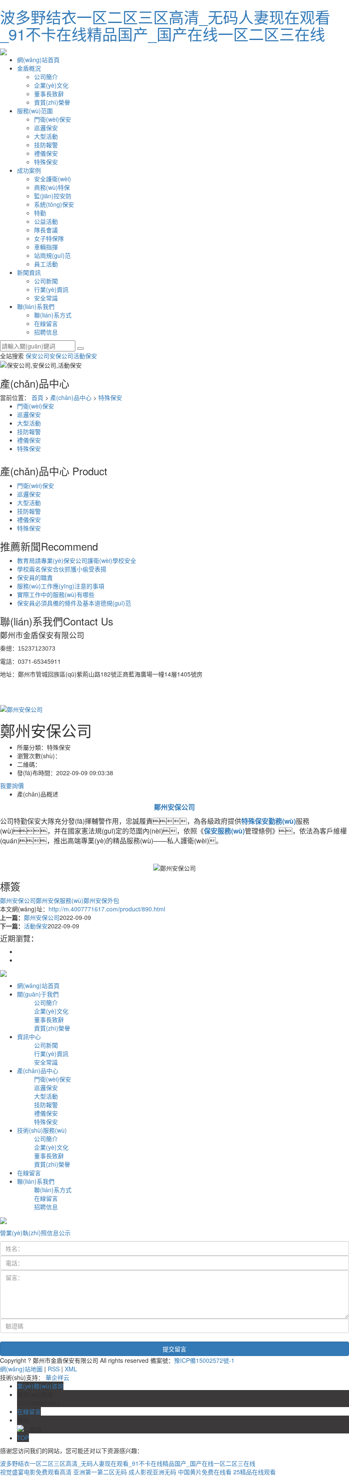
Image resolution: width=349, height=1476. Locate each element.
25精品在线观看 (254, 1471)
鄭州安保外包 (101, 900)
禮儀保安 (46, 153)
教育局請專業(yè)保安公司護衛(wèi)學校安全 (76, 560)
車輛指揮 (46, 247)
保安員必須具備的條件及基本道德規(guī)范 (74, 603)
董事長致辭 (49, 93)
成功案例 (29, 170)
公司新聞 (46, 281)
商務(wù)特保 (52, 187)
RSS (54, 1369)
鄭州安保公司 (18, 900)
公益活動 (46, 221)
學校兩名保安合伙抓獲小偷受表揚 (61, 569)
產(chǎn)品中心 (71, 397)
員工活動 (46, 264)
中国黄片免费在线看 (205, 1471)
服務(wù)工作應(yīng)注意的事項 (60, 586)
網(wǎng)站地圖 (21, 1369)
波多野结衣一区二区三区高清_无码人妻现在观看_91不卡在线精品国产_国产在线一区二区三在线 (165, 25)
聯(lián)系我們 (35, 306)
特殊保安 (46, 161)
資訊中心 (29, 1036)
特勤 (40, 212)
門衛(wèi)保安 (52, 119)
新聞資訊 (29, 272)
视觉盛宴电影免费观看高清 (36, 1471)
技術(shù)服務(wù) (42, 1130)
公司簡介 (46, 76)
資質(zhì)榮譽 (52, 102)
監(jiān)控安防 (53, 195)
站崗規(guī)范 (52, 255)
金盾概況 (29, 68)
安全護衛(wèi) (52, 178)
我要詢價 (12, 785)
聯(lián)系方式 (53, 315)
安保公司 (61, 355)
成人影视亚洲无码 (152, 1471)
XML (71, 1369)
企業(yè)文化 (51, 85)
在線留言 (46, 323)
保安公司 (37, 355)
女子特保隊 (49, 238)
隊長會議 (46, 230)
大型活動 (46, 136)
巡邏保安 (46, 127)
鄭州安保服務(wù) (59, 900)
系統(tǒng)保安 (54, 204)
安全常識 (46, 298)
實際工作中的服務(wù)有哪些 (55, 594)
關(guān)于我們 (38, 994)
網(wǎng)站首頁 (38, 59)
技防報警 (46, 144)
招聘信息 (46, 332)
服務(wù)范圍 (35, 110)
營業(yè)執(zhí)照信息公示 (35, 1232)
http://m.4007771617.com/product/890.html (107, 909)
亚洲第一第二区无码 (100, 1471)
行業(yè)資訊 (51, 289)
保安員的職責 (35, 577)
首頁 (37, 397)
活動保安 (85, 355)
